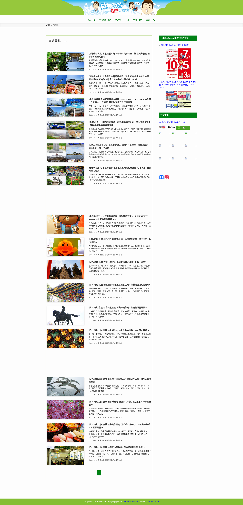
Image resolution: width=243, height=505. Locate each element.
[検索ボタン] (154, 20)
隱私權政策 (127, 502)
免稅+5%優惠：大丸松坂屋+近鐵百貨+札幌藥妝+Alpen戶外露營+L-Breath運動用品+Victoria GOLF (178, 85)
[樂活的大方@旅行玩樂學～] (121, 7)
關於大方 (135, 502)
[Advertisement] (99, 200)
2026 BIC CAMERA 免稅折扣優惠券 (175, 45)
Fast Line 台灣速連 (153, 502)
